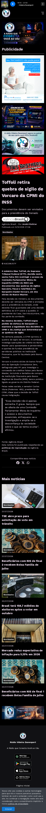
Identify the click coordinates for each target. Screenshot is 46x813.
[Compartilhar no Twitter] (23, 463)
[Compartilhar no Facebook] (17, 463)
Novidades (8, 232)
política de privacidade (18, 804)
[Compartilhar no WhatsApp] (28, 463)
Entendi (8, 809)
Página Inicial (23, 785)
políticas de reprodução (14, 448)
